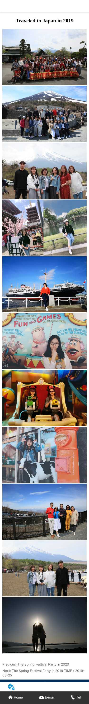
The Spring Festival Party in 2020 (43, 664)
